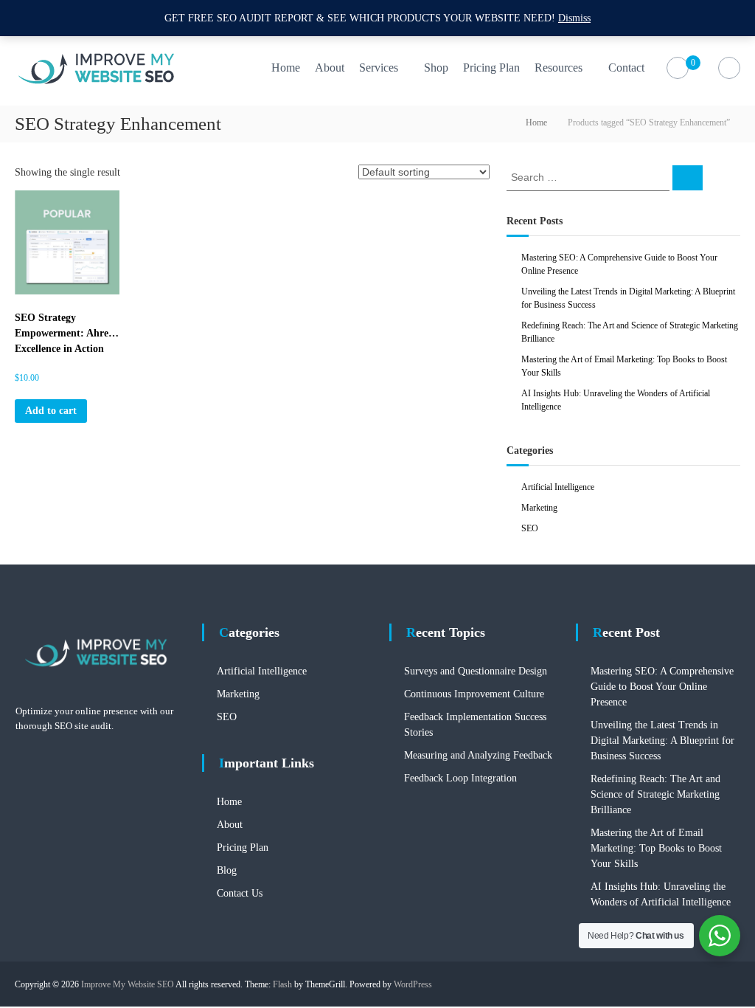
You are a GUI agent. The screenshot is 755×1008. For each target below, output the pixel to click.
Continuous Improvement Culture (474, 694)
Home (285, 67)
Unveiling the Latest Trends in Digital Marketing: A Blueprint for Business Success (662, 740)
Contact (626, 67)
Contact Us (239, 893)
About (329, 67)
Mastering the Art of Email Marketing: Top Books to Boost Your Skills (656, 848)
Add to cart (51, 410)
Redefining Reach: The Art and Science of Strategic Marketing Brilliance (655, 794)
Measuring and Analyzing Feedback (478, 755)
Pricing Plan (491, 67)
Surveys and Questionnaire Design (475, 671)
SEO (529, 528)
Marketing (539, 508)
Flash (282, 984)
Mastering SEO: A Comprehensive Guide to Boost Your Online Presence (662, 687)
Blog (227, 870)
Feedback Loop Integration (460, 778)
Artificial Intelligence (557, 487)
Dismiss (574, 18)
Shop (436, 67)
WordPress (413, 984)
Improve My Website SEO (127, 984)
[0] (677, 68)
